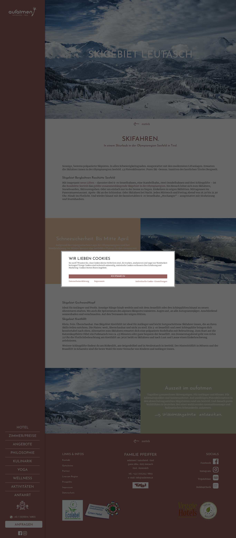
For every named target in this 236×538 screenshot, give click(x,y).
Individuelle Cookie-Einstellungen (151, 281)
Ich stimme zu (118, 276)
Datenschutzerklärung (79, 281)
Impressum (99, 281)
